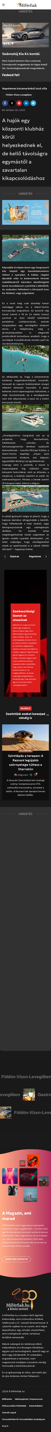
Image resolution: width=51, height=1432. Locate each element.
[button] (41, 715)
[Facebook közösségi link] (5, 103)
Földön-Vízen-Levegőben (19, 95)
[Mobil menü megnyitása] (3, 5)
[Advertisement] (25, 932)
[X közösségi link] (12, 103)
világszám (22, 774)
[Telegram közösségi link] (33, 103)
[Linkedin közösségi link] (26, 103)
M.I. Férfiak (25, 750)
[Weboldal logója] (27, 4)
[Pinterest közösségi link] (19, 103)
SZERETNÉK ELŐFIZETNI (16, 1259)
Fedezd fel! (11, 75)
